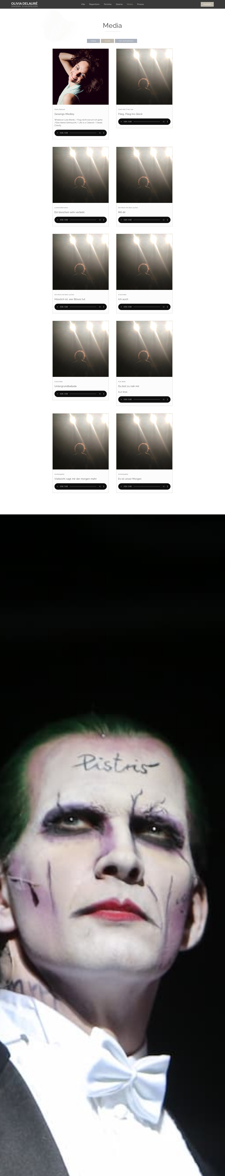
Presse (140, 4)
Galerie (119, 4)
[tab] (93, 41)
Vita (83, 4)
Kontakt (207, 4)
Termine (108, 4)
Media (130, 4)
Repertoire (94, 4)
